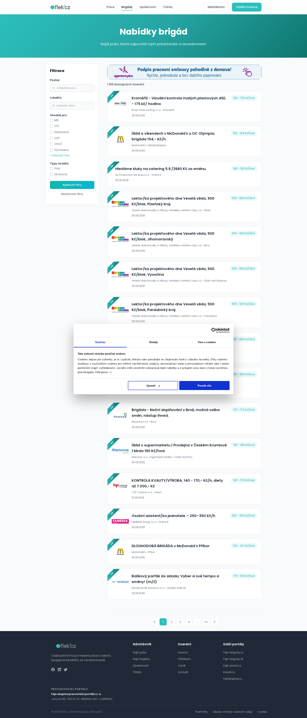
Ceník (181, 665)
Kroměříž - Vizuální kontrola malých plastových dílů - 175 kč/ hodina (178, 101)
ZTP (56, 126)
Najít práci (139, 652)
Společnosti (148, 7)
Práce (110, 7)
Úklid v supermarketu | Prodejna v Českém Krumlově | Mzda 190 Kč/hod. (179, 448)
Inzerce (183, 652)
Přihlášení (184, 659)
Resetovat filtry (72, 194)
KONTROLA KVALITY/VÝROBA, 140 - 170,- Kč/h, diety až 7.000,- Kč (177, 483)
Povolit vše (204, 385)
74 (206, 622)
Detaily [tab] (153, 341)
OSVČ (58, 144)
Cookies (262, 712)
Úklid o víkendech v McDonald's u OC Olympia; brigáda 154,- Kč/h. (173, 136)
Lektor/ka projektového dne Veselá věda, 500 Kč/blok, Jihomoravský (173, 236)
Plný (57, 168)
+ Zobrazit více (60, 155)
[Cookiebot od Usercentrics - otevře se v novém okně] (214, 330)
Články (168, 7)
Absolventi (61, 132)
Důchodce (61, 150)
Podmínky (201, 712)
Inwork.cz (229, 672)
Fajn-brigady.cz (233, 652)
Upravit (150, 385)
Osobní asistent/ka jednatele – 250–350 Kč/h (173, 515)
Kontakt (183, 672)
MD (56, 120)
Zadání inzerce (246, 7)
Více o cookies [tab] (207, 341)
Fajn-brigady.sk (233, 659)
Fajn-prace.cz (232, 665)
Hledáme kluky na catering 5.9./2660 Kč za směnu (160, 168)
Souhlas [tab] (100, 341)
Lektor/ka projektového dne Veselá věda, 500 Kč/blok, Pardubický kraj (173, 307)
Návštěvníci (216, 7)
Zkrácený (60, 174)
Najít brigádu (141, 659)
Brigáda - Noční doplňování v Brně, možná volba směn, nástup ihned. (176, 412)
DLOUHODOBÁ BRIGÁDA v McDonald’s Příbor (171, 545)
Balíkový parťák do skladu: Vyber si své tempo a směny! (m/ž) (175, 579)
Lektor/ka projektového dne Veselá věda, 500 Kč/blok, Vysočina (173, 271)
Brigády (127, 7)
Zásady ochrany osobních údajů (232, 712)
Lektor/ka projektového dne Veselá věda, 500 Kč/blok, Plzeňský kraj (173, 201)
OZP (57, 138)
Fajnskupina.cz (232, 679)
